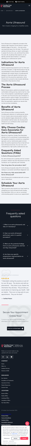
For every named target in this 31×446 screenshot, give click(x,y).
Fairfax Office (4, 395)
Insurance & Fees (5, 382)
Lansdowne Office (5, 400)
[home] (7, 5)
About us (3, 366)
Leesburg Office (5, 398)
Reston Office (4, 393)
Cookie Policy (15, 433)
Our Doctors (4, 378)
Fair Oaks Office (5, 402)
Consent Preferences (6, 414)
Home (2, 363)
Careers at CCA (5, 370)
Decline (15, 438)
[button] (29, 5)
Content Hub (4, 387)
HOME (2, 10)
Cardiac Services (5, 368)
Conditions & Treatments (7, 380)
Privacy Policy (5, 441)
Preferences (7, 438)
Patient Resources (5, 385)
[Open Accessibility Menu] (27, 423)
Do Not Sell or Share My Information (9, 442)
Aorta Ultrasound (20, 10)
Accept (24, 438)
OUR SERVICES (9, 10)
